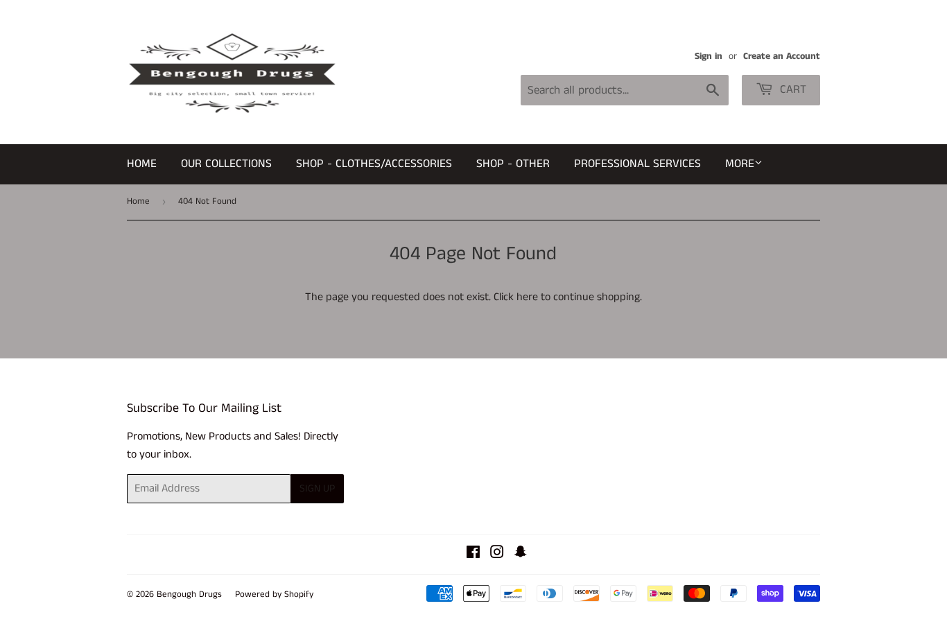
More (739, 163)
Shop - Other (513, 163)
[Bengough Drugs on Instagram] (497, 554)
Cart (791, 89)
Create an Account (781, 56)
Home (142, 163)
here (527, 297)
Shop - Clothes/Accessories (374, 163)
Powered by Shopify (274, 594)
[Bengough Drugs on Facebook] (473, 554)
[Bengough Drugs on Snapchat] (521, 554)
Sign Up (317, 488)
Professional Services (637, 163)
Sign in (708, 56)
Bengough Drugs (189, 594)
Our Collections (226, 163)
